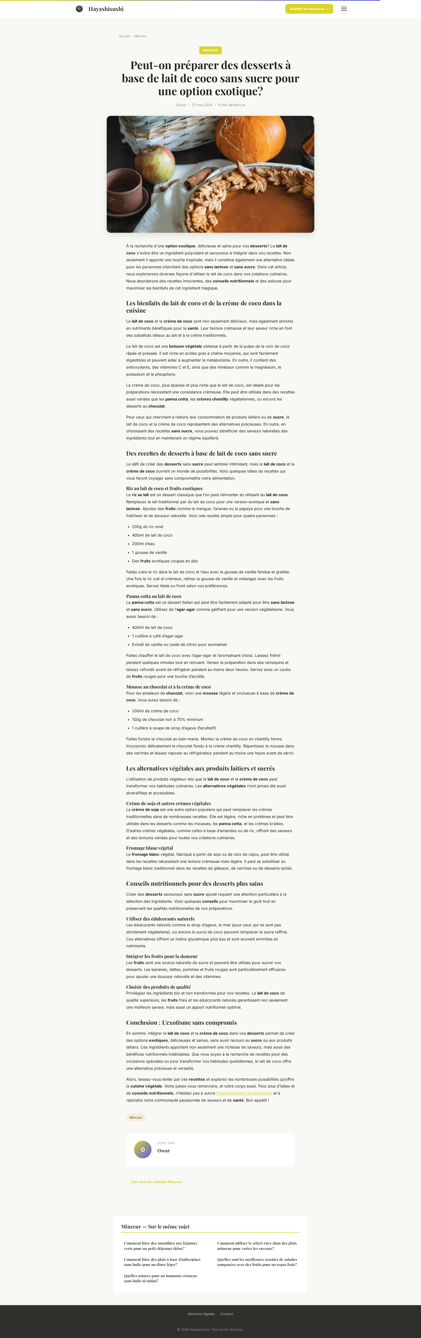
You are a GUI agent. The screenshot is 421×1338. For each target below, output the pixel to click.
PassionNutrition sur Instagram (244, 1093)
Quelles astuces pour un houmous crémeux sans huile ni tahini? (160, 1278)
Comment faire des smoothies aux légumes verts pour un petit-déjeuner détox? (160, 1246)
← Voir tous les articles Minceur (154, 1182)
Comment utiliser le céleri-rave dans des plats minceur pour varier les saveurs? (257, 1246)
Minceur (140, 36)
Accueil (124, 36)
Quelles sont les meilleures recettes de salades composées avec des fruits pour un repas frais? (257, 1262)
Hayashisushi (106, 8)
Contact (226, 1314)
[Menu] (344, 9)
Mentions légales (201, 1314)
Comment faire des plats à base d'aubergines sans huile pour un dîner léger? (162, 1262)
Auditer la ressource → (309, 9)
